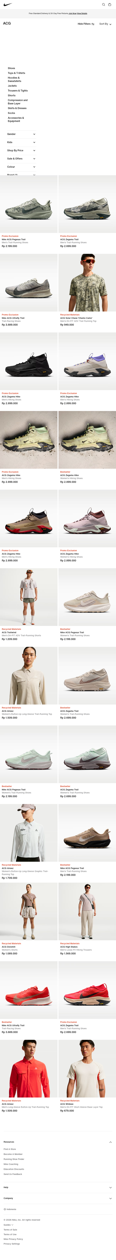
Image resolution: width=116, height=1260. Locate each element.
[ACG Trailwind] (29, 597)
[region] (58, 139)
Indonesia (11, 1209)
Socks (11, 113)
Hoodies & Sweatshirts (14, 79)
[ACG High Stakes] (87, 911)
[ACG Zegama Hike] (29, 361)
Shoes (11, 68)
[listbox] (105, 24)
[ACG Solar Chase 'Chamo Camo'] (87, 283)
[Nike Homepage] (8, 4)
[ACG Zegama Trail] (87, 204)
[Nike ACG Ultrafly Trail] (29, 283)
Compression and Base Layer (18, 102)
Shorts (11, 95)
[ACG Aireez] (29, 676)
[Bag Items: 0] (109, 4)
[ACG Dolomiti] (29, 911)
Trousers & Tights (18, 90)
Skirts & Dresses (17, 108)
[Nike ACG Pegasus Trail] (29, 204)
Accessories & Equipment (16, 120)
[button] (21, 134)
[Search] (103, 4)
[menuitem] (9, 1225)
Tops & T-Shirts (16, 73)
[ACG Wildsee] (87, 1069)
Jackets (12, 86)
